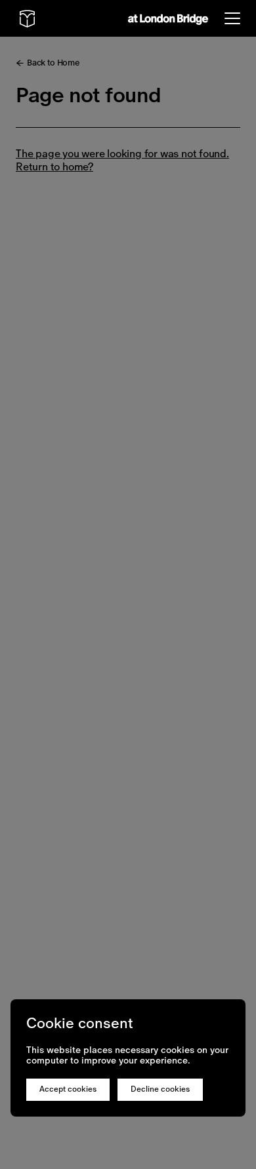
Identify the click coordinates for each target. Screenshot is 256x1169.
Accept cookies (67, 1089)
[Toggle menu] (232, 18)
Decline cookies (160, 1089)
